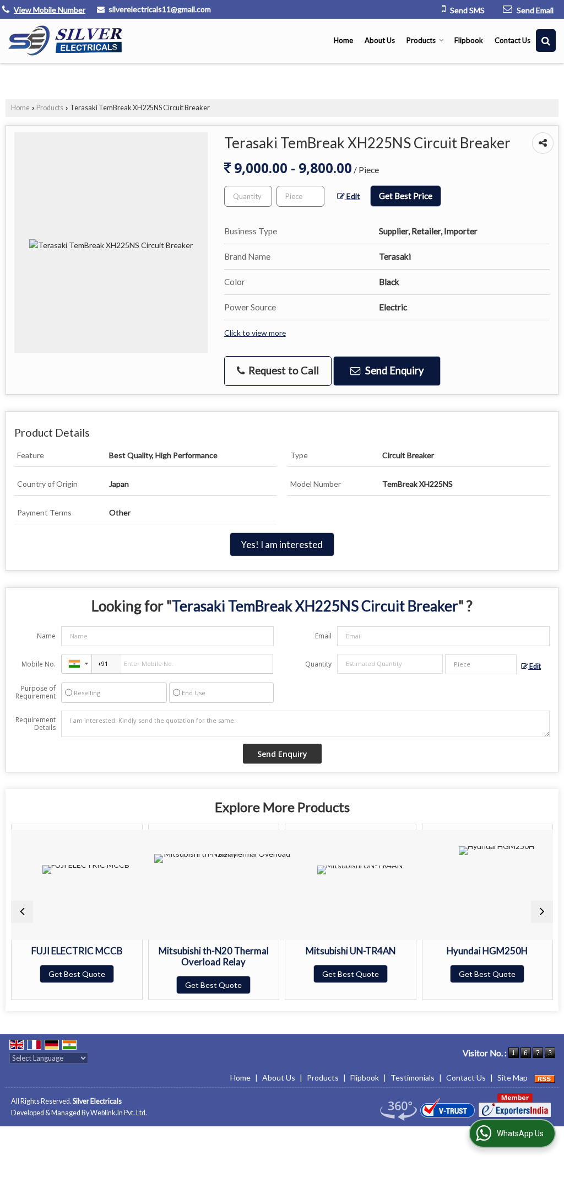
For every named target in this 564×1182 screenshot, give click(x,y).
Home (343, 40)
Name (46, 636)
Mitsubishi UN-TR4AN (350, 951)
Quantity (318, 664)
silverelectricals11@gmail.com (160, 9)
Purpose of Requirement (35, 692)
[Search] (546, 40)
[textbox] (300, 196)
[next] (542, 912)
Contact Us (512, 40)
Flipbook (468, 40)
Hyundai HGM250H (487, 951)
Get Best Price (405, 196)
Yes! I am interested (282, 544)
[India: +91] (76, 664)
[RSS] (545, 1077)
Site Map (512, 1077)
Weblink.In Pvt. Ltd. (118, 1113)
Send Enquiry (393, 370)
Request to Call (282, 370)
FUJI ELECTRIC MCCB (76, 951)
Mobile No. (38, 664)
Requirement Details (35, 724)
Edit (352, 196)
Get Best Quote (76, 974)
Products (421, 40)
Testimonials (413, 1077)
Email (323, 636)
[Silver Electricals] (65, 40)
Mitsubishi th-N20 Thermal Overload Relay (214, 956)
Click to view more (255, 332)
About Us (380, 40)
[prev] (22, 912)
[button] (49, 9)
